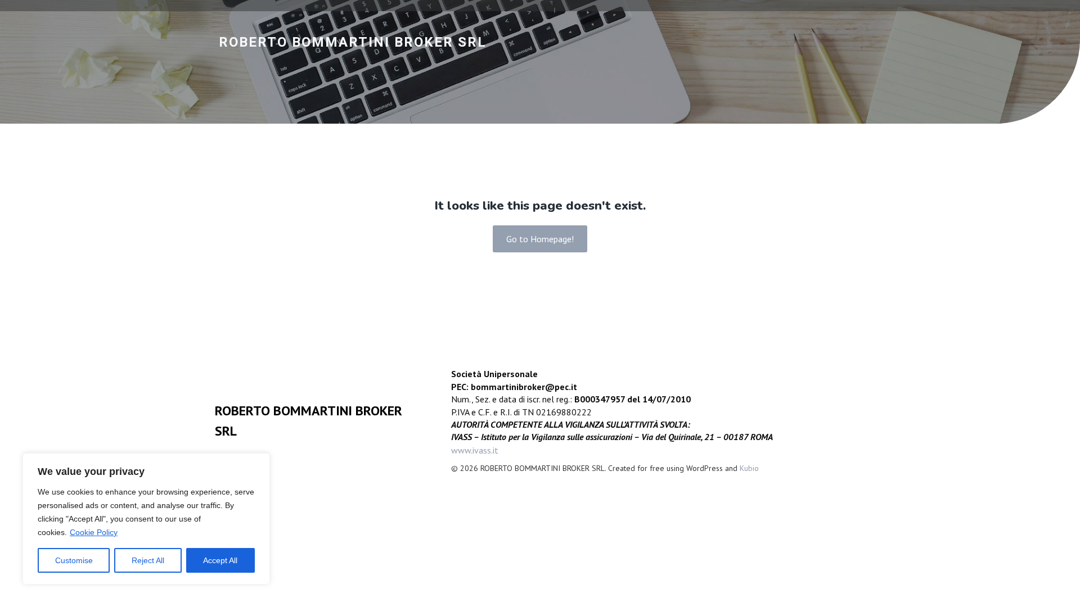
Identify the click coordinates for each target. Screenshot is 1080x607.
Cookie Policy (94, 532)
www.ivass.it (474, 450)
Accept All (220, 560)
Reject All (148, 560)
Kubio (749, 468)
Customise (74, 560)
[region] (146, 519)
